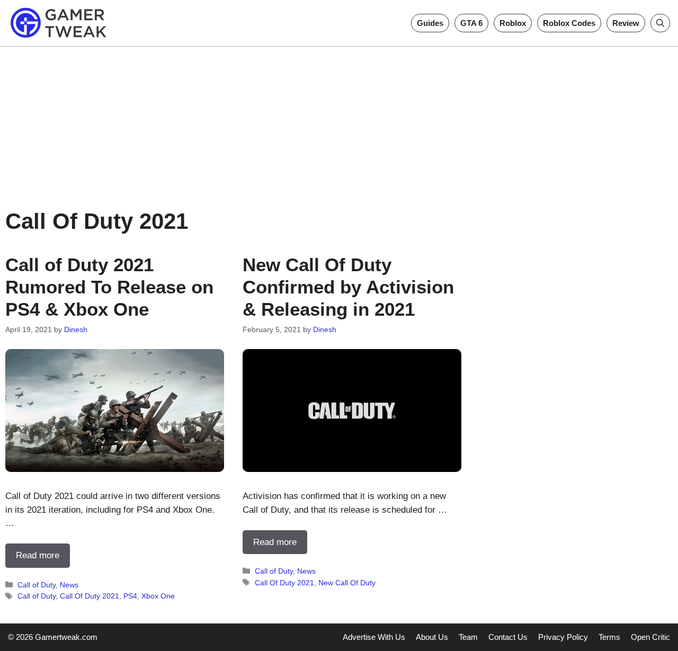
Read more (37, 555)
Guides (430, 23)
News (69, 585)
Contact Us (508, 636)
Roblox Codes (569, 23)
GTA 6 (471, 23)
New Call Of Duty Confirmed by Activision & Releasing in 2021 (348, 286)
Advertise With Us (374, 636)
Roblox (512, 23)
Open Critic (650, 636)
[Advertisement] (339, 121)
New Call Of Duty (347, 582)
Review (625, 23)
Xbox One (158, 596)
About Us (432, 636)
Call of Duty (36, 585)
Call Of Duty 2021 (89, 596)
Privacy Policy (563, 636)
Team (468, 636)
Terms (609, 636)
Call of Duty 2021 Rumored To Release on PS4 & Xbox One (109, 286)
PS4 (130, 596)
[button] (660, 23)
